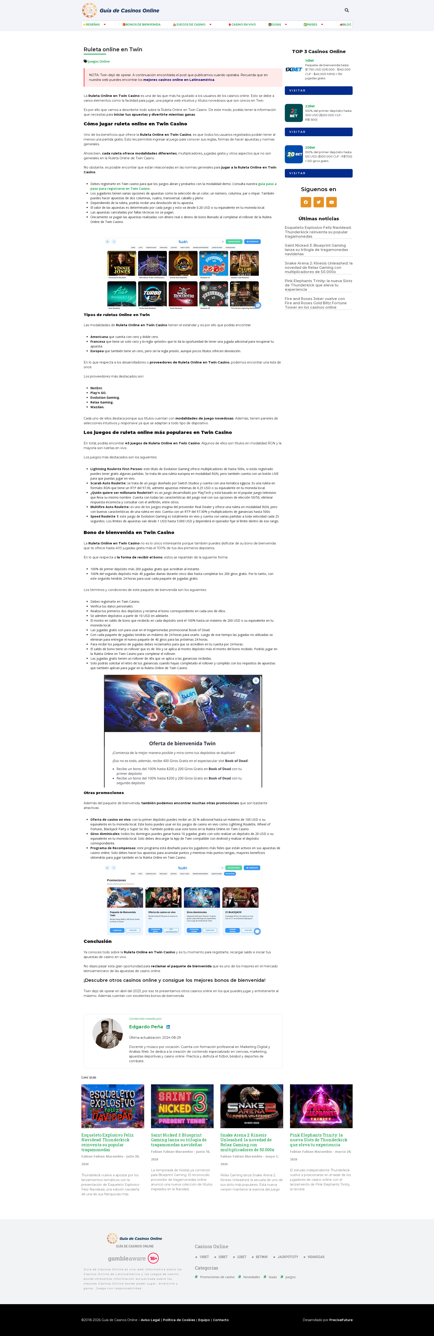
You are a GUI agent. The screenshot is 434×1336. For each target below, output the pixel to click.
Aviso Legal (150, 1320)
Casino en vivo (243, 24)
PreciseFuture (341, 1320)
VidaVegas (316, 1257)
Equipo (204, 1320)
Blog (347, 24)
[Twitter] (319, 202)
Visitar (297, 90)
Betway (262, 1257)
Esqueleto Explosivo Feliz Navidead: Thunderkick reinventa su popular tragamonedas (318, 231)
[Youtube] (331, 202)
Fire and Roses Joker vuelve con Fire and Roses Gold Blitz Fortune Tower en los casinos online (316, 303)
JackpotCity (287, 1257)
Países (312, 24)
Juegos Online (99, 61)
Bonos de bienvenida (143, 24)
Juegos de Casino (190, 24)
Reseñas (93, 24)
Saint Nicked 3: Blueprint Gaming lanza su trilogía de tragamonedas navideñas (316, 249)
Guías (276, 24)
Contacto (221, 1320)
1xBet (309, 61)
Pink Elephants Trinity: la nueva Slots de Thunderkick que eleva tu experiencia (318, 285)
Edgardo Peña (146, 1026)
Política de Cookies (179, 1320)
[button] (346, 10)
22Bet (310, 106)
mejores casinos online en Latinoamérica (178, 80)
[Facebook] (306, 202)
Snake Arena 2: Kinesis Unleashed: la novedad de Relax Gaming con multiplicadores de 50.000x (319, 267)
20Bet (310, 147)
